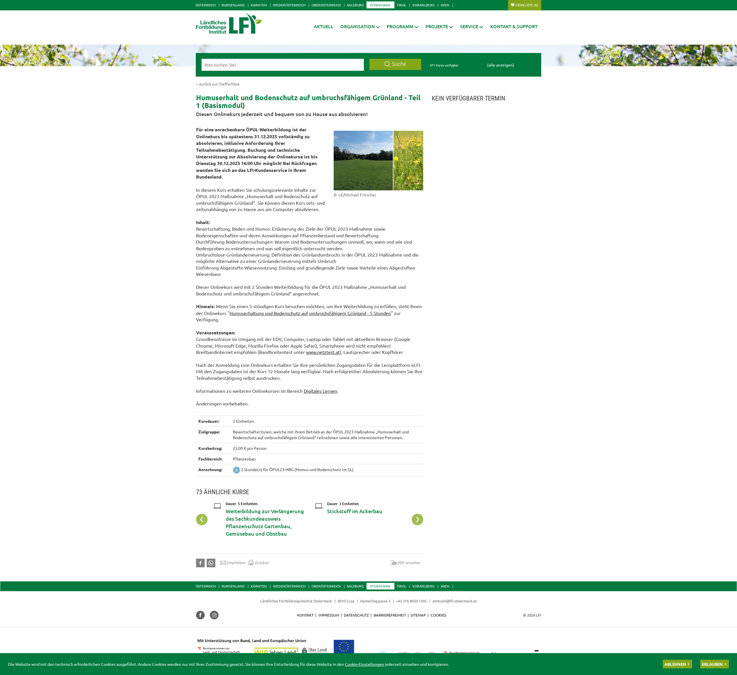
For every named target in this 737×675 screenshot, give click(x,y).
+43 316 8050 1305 (411, 600)
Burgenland (233, 5)
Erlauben (712, 664)
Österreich (205, 5)
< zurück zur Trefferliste (218, 83)
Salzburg (355, 5)
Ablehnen (675, 664)
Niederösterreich (289, 5)
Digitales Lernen (320, 391)
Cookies (438, 615)
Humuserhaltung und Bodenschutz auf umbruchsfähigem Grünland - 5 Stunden (310, 313)
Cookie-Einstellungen (364, 664)
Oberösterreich (326, 5)
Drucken (262, 562)
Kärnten (259, 5)
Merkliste (526, 5)
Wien (445, 5)
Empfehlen (236, 562)
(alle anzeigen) (500, 64)
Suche (399, 64)
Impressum (328, 615)
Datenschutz (356, 615)
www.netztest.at (323, 352)
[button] (360, 26)
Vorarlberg (423, 5)
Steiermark (380, 5)
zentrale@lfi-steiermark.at (454, 600)
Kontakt (305, 615)
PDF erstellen (409, 562)
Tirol (401, 5)
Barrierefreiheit (390, 615)
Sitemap (418, 615)
